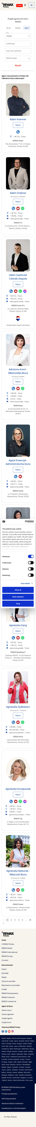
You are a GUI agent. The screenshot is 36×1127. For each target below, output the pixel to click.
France (3, 1043)
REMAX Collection (8, 997)
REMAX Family (18, 491)
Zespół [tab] (17, 28)
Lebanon (14, 1072)
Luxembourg (5, 1049)
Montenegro (17, 1049)
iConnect (5, 960)
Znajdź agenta (7, 1018)
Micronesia (27, 1072)
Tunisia (4, 1070)
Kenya (8, 1064)
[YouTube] (9, 1031)
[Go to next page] (3, 923)
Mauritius (13, 1064)
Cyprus (16, 1041)
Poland (4, 1051)
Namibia (4, 1067)
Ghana (3, 1064)
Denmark (21, 1041)
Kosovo (11, 1046)
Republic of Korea (7, 1078)
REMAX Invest (18, 904)
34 (30, 920)
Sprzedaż (5, 973)
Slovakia (30, 1051)
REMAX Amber (18, 141)
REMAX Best (18, 406)
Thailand (4, 1080)
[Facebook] (3, 1031)
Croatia (11, 1041)
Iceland (25, 1043)
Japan (31, 1080)
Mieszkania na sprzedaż (11, 985)
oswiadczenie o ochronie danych (14, 1108)
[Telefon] (18, 132)
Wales (25, 1054)
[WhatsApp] (22, 208)
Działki (4, 989)
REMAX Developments (10, 993)
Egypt (30, 1062)
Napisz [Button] (18, 125)
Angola (19, 1062)
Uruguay (10, 1062)
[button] (25, 5)
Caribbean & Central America (18, 1057)
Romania (14, 1051)
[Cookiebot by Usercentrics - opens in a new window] (25, 521)
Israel (3, 1046)
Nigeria (9, 1067)
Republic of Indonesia (25, 1075)
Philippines (11, 1075)
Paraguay (4, 1062)
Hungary (19, 1043)
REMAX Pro (18, 223)
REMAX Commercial (9, 1001)
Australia (21, 1070)
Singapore (24, 1078)
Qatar (16, 1075)
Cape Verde (5, 1041)
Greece (14, 1043)
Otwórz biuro (7, 1010)
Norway (32, 1049)
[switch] (31, 562)
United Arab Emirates (19, 1080)
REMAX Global (7, 948)
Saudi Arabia (16, 1078)
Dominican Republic (13, 1059)
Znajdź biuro (6, 1022)
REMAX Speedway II (18, 652)
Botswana (25, 1062)
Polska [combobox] (9, 36)
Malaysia (20, 1072)
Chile (29, 1057)
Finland (32, 1041)
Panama (28, 1059)
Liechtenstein (22, 1046)
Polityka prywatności (9, 1094)
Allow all (18, 590)
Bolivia (3, 1057)
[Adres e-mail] (18, 208)
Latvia (15, 1046)
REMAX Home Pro (18, 305)
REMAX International (9, 952)
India (15, 1062)
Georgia (9, 1072)
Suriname (21, 1067)
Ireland (30, 1043)
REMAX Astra (18, 737)
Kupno (4, 969)
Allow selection (18, 597)
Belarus (4, 1072)
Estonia (27, 1041)
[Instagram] (12, 1031)
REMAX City (18, 818)
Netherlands (25, 1049)
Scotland (20, 1051)
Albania (4, 1038)
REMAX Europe (7, 956)
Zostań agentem (8, 1014)
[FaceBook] (25, 291)
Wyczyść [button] (18, 65)
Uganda (8, 1070)
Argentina (31, 1054)
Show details (25, 583)
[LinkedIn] (6, 1031)
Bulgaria (29, 1038)
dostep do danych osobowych (12, 1103)
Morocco (19, 1064)
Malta (11, 1049)
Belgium (9, 1038)
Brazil (7, 1057)
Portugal (8, 1051)
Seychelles (15, 1067)
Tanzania (27, 1067)
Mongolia (4, 1075)
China (27, 1080)
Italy (7, 1046)
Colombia (4, 1059)
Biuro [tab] (9, 28)
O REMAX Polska (8, 944)
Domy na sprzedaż (8, 981)
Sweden (13, 1054)
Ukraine (9, 1080)
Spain (8, 1054)
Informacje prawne (9, 1098)
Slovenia (4, 1054)
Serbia (25, 1051)
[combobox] (18, 44)
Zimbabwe (15, 1070)
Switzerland (19, 1054)
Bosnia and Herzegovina (19, 1038)
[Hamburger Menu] (31, 5)
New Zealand (28, 1070)
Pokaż (23, 137)
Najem (4, 977)
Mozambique (26, 1064)
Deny (18, 603)
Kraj (7, 33)
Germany (8, 1043)
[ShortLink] (18, 100)
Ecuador (22, 1059)
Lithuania (29, 1046)
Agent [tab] (26, 28)
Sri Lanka (29, 1078)
